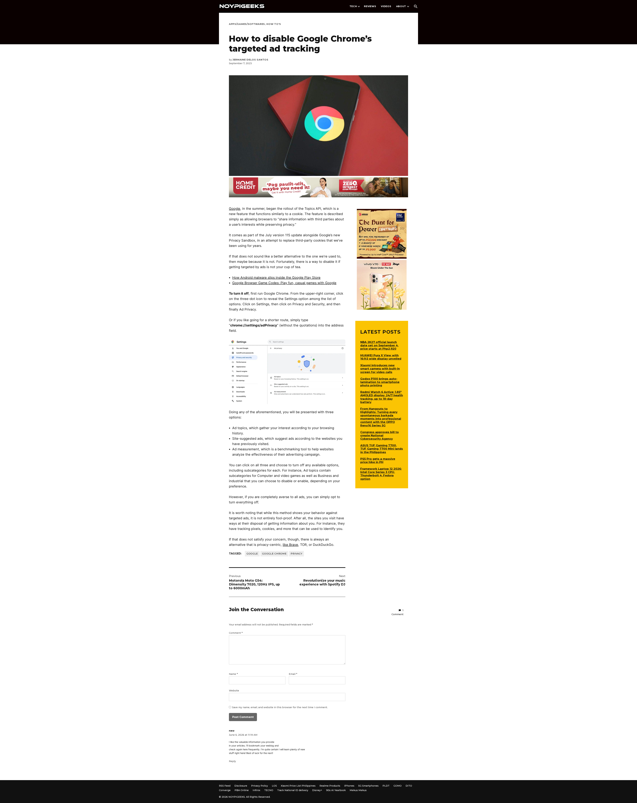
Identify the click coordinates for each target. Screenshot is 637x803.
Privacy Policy (259, 785)
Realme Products (329, 785)
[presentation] (359, 6)
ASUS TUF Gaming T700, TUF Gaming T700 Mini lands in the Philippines (381, 449)
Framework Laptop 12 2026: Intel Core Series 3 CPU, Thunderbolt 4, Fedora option (381, 473)
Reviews (370, 6)
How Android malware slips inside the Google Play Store (276, 278)
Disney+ (317, 790)
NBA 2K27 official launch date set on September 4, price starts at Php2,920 (379, 345)
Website (234, 690)
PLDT (386, 785)
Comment (236, 632)
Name (233, 674)
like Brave (290, 545)
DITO (409, 785)
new (231, 730)
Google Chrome (274, 553)
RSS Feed (224, 785)
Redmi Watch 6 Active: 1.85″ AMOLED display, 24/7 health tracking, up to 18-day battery (381, 397)
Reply (232, 761)
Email (293, 674)
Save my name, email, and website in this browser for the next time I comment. (280, 707)
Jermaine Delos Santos (250, 59)
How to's (273, 24)
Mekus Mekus (358, 790)
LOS (274, 785)
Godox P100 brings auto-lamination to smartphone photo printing (379, 382)
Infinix (256, 790)
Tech (353, 6)
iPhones (349, 785)
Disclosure (240, 785)
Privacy (296, 553)
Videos (386, 6)
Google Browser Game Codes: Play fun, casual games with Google (284, 283)
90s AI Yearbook (336, 790)
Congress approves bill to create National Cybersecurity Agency (379, 435)
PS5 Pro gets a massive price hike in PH (377, 460)
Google (234, 209)
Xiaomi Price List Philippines (298, 785)
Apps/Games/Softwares (247, 24)
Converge (225, 790)
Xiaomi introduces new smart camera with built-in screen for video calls (380, 369)
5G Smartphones (368, 785)
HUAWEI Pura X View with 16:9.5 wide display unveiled (380, 357)
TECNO (268, 790)
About (401, 6)
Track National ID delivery (292, 790)
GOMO (397, 785)
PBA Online (242, 790)
